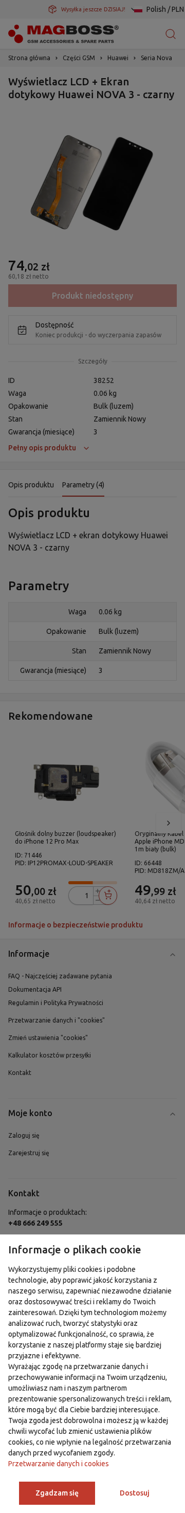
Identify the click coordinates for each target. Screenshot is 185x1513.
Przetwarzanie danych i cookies (58, 1464)
